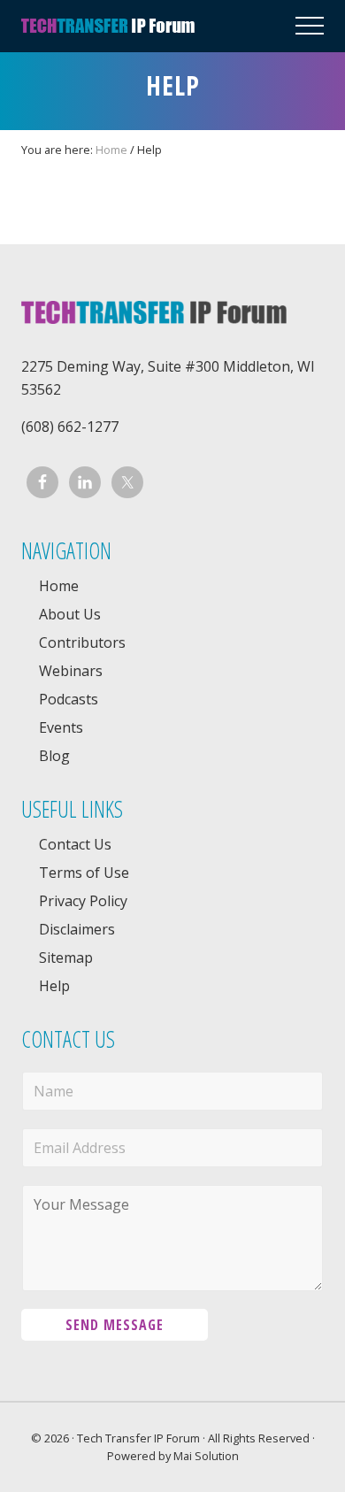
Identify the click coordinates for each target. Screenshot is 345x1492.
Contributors (82, 642)
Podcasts (68, 699)
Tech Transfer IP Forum (138, 1438)
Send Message (114, 1324)
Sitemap (66, 957)
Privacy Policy (83, 901)
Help (54, 986)
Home (59, 586)
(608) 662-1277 (70, 426)
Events (61, 727)
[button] (309, 26)
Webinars (71, 671)
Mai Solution (206, 1456)
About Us (70, 614)
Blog (54, 755)
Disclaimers (77, 929)
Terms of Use (84, 872)
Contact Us (75, 844)
